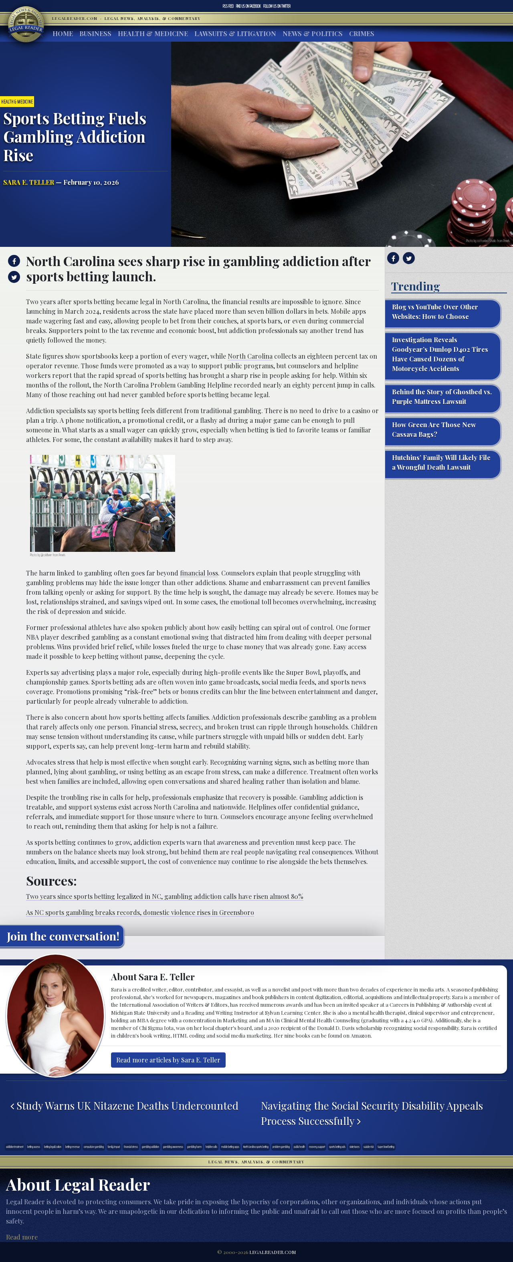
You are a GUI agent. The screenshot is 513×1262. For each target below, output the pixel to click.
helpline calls (211, 1146)
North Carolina (250, 356)
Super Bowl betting (386, 1146)
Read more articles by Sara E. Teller (168, 1060)
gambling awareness (173, 1146)
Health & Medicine (153, 33)
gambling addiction (150, 1146)
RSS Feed (228, 6)
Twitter (277, 6)
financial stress (131, 1146)
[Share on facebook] (13, 261)
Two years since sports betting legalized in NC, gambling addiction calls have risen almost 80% (164, 896)
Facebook (248, 6)
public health (299, 1146)
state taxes (354, 1146)
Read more (22, 1237)
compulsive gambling (94, 1146)
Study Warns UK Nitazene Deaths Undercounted (126, 1105)
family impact (114, 1146)
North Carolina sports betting (256, 1146)
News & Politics (313, 33)
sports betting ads (337, 1146)
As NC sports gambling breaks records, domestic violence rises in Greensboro (140, 912)
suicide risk (369, 1146)
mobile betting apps (230, 1146)
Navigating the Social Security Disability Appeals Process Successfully (372, 1112)
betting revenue (72, 1146)
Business (95, 33)
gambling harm (194, 1146)
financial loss (199, 573)
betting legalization (52, 1146)
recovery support (317, 1146)
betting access (33, 1146)
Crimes (361, 33)
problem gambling (281, 1146)
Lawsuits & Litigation (235, 33)
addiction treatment (14, 1146)
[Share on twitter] (13, 277)
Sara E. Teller (28, 182)
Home (63, 33)
